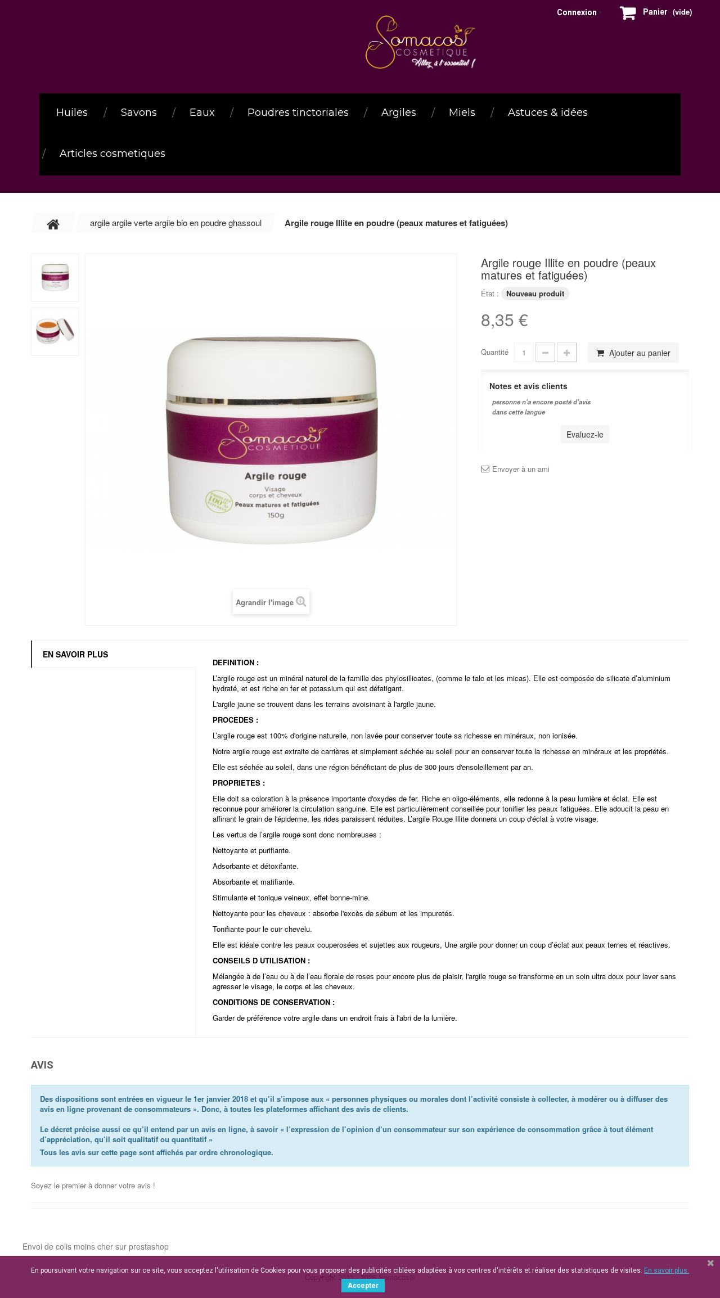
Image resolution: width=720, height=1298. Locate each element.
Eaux (202, 112)
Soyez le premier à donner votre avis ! (93, 1185)
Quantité (494, 351)
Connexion (577, 12)
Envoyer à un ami (521, 469)
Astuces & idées (548, 112)
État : (490, 293)
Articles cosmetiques (112, 153)
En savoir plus (75, 654)
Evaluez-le (585, 434)
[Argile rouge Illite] (55, 278)
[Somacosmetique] (423, 42)
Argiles (398, 112)
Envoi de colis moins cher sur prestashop (95, 1246)
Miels (462, 112)
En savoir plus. (666, 1270)
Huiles (72, 112)
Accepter (363, 1286)
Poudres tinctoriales (298, 112)
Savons (139, 112)
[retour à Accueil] (53, 223)
